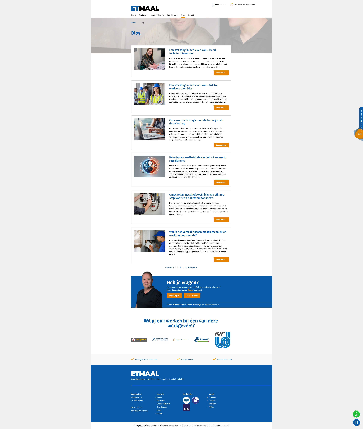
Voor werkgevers (157, 15)
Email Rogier (174, 296)
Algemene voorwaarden (169, 426)
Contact (191, 15)
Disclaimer (186, 426)
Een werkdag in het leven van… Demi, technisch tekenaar (192, 51)
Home (133, 15)
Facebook (212, 397)
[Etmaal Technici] (358, 124)
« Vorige (168, 267)
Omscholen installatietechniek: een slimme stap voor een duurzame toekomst (196, 196)
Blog (183, 15)
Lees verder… (221, 73)
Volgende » (192, 267)
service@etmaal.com (139, 411)
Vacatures (142, 15)
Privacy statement (201, 426)
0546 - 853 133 (192, 296)
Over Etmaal (171, 15)
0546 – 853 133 (136, 408)
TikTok (211, 407)
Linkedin (212, 401)
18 (186, 267)
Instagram (212, 404)
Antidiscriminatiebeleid (220, 426)
